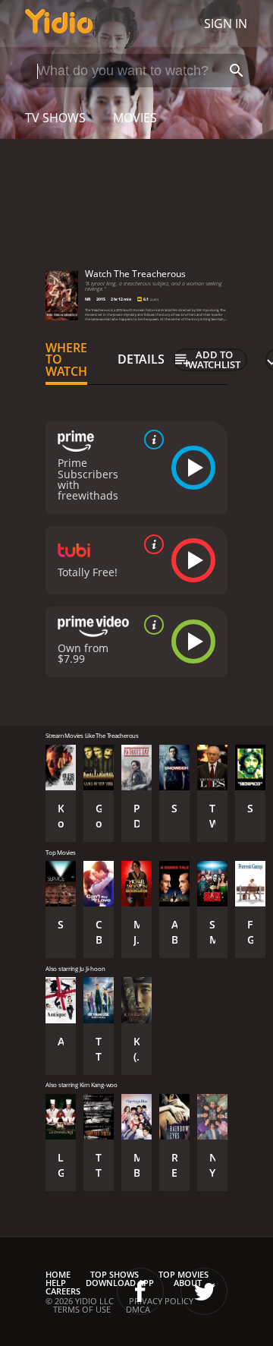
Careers (63, 1291)
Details (141, 359)
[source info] (151, 439)
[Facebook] (140, 1291)
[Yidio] (59, 23)
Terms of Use (82, 1309)
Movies (135, 117)
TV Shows (55, 117)
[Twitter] (204, 1291)
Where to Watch (66, 359)
